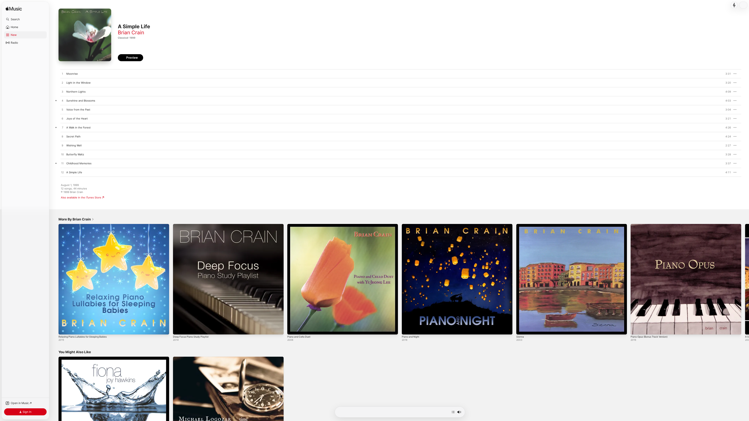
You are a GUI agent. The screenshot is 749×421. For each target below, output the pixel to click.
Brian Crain (131, 32)
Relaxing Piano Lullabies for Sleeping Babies (85, 225)
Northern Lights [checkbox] (76, 91)
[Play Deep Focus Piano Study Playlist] (178, 330)
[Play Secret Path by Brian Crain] (62, 136)
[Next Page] (745, 279)
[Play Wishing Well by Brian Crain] (62, 145)
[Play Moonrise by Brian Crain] (62, 74)
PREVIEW (726, 74)
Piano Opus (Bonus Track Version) (651, 225)
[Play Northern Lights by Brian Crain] (62, 92)
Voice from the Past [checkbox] (78, 109)
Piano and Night (411, 225)
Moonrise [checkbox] (72, 73)
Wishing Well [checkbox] (74, 145)
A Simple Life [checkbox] (74, 172)
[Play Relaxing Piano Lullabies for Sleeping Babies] (63, 330)
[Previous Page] (54, 279)
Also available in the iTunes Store (81, 197)
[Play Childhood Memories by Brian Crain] (62, 163)
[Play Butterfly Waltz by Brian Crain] (62, 154)
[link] (76, 219)
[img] (14, 9)
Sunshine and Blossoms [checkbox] (80, 100)
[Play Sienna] (521, 330)
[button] (25, 19)
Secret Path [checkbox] (73, 136)
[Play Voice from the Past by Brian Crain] (62, 109)
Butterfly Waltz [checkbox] (75, 154)
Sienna (520, 225)
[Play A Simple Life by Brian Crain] (62, 172)
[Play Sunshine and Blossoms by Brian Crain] (62, 101)
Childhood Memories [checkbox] (78, 163)
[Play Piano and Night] (407, 330)
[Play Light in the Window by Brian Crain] (62, 83)
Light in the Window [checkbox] (78, 82)
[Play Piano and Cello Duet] (292, 330)
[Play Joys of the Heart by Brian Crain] (62, 118)
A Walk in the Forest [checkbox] (78, 127)
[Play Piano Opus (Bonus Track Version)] (635, 330)
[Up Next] (453, 412)
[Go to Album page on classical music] (734, 5)
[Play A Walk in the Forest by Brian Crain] (62, 127)
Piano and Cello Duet (300, 225)
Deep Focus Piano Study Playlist (192, 225)
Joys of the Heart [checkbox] (77, 118)
